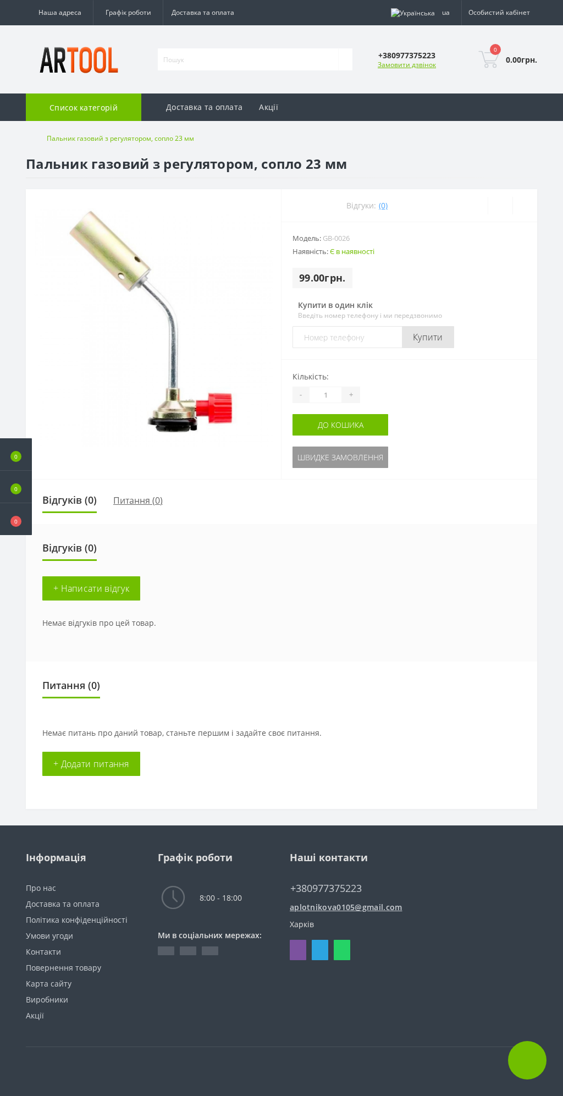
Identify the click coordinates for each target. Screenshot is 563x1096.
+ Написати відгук (91, 588)
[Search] (345, 59)
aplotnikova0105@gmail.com (346, 907)
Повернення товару (63, 967)
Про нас (41, 888)
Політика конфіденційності (77, 920)
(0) (383, 205)
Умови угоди (49, 935)
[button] (16, 519)
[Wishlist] (500, 205)
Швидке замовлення (340, 457)
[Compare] (524, 205)
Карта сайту (48, 983)
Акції (268, 107)
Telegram (320, 950)
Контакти (43, 951)
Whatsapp (342, 950)
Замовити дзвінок (407, 64)
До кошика (340, 425)
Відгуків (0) (69, 499)
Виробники (47, 999)
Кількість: (310, 376)
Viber (298, 950)
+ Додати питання (91, 764)
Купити (428, 337)
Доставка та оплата (203, 12)
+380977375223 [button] (326, 888)
